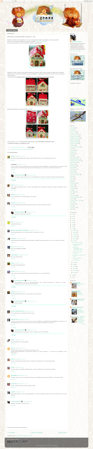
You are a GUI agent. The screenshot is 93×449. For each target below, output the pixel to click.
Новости (72, 171)
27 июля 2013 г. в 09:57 (20, 359)
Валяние (72, 129)
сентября (75, 236)
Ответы (14, 172)
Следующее (11, 432)
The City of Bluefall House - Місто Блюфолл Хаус (80, 311)
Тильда (72, 202)
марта (74, 268)
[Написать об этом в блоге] (29, 147)
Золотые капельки (76, 291)
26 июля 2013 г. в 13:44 (20, 202)
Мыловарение (73, 165)
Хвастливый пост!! (77, 258)
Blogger (55, 445)
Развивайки (73, 188)
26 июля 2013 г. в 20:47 (29, 311)
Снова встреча (80, 300)
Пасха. (71, 176)
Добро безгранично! (77, 242)
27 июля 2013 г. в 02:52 (20, 348)
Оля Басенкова (14, 383)
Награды (72, 167)
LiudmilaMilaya (14, 375)
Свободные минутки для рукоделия (77, 308)
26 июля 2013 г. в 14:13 (31, 212)
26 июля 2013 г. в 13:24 (20, 194)
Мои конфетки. (73, 162)
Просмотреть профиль (75, 50)
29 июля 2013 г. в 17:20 (23, 383)
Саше (71, 190)
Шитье (71, 209)
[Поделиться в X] (31, 147)
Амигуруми (73, 127)
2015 (73, 224)
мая (74, 264)
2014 (73, 226)
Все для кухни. (73, 133)
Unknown (13, 348)
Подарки (24, 149)
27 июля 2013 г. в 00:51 (31, 329)
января (74, 272)
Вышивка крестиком (16, 149)
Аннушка (13, 291)
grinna (12, 263)
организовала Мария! (41, 41)
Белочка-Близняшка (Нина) (17, 311)
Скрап (71, 193)
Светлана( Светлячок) (19, 175)
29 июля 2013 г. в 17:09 (22, 375)
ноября (75, 232)
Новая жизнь (73, 169)
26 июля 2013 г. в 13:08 (18, 185)
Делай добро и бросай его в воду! (79, 255)
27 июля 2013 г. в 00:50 (31, 301)
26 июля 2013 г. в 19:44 (20, 271)
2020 (73, 214)
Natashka (13, 194)
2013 (73, 228)
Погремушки (73, 183)
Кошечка (13, 359)
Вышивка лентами (74, 140)
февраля (75, 270)
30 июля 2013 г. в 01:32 (27, 401)
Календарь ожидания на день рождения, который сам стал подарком (80, 320)
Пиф (71, 181)
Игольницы (73, 150)
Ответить (13, 160)
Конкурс (72, 152)
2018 (73, 218)
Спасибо (72, 198)
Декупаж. (72, 145)
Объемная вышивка (75, 174)
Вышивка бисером (74, 136)
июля (74, 240)
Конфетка (72, 153)
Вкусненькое (73, 131)
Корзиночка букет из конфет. (77, 245)
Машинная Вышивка (75, 159)
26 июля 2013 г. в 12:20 (20, 156)
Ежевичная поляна (76, 282)
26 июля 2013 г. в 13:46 (18, 222)
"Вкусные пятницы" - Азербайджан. (80, 293)
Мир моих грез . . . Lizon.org (78, 316)
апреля (74, 266)
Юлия (12, 222)
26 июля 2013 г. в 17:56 (23, 254)
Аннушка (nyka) (14, 319)
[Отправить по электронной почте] (28, 147)
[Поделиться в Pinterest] (33, 147)
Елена (12, 246)
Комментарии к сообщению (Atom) (23, 435)
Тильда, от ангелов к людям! (77, 252)
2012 (73, 275)
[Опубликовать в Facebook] (32, 147)
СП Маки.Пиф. (76, 259)
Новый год (72, 172)
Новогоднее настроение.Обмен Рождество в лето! (78, 249)
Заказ (71, 148)
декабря (75, 230)
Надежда (13, 156)
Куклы (71, 155)
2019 (73, 216)
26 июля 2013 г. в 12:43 (21, 164)
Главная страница (12, 30)
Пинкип (72, 179)
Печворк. (72, 178)
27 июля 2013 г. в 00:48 (31, 280)
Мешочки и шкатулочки (75, 160)
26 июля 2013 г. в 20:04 (20, 291)
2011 (73, 277)
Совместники (30, 149)
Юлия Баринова (14, 254)
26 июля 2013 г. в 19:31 (19, 263)
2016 (73, 222)
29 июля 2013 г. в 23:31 (20, 391)
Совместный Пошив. (75, 197)
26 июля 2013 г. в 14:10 (21, 238)
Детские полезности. (75, 146)
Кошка (12, 339)
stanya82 (13, 271)
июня (74, 262)
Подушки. (72, 186)
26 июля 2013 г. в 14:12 (18, 246)
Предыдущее (62, 432)
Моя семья (72, 164)
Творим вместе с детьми (76, 200)
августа (75, 238)
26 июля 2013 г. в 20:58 (23, 319)
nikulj (12, 185)
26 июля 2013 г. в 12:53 (31, 175)
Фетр (71, 205)
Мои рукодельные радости (78, 299)
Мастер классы (73, 157)
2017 (73, 220)
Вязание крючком (74, 141)
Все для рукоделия (74, 134)
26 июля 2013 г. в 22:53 (19, 339)
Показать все (83, 324)
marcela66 (13, 202)
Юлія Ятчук (13, 238)
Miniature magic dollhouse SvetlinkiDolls (20, 230)
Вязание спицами (74, 143)
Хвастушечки (73, 207)
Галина (12, 367)
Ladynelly (13, 391)
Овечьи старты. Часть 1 (80, 284)
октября (75, 234)
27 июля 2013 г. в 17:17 (19, 367)
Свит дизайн (73, 191)
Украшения (73, 203)
